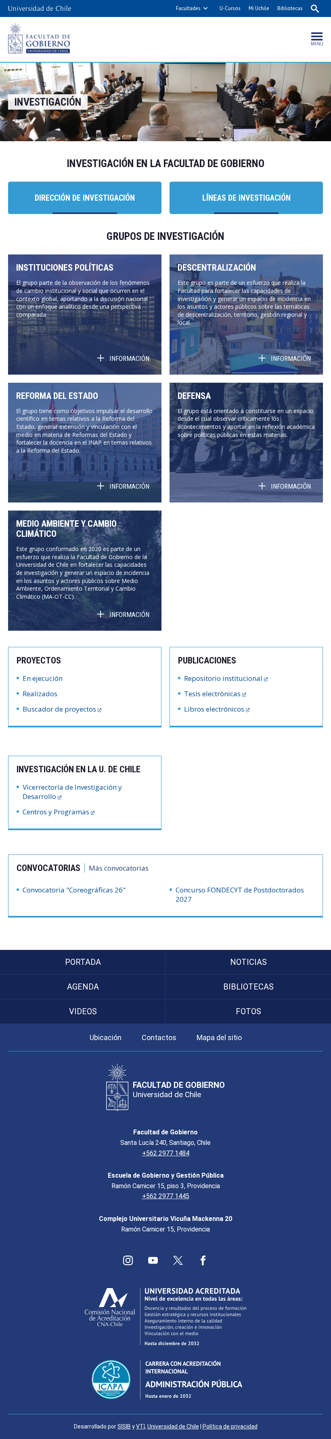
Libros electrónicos (214, 709)
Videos (83, 1011)
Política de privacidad (230, 1426)
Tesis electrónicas (212, 693)
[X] (178, 1260)
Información (129, 358)
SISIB (124, 1426)
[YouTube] (153, 1260)
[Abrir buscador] (315, 8)
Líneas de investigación (246, 198)
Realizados (40, 693)
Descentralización (217, 268)
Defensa (194, 396)
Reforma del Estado (57, 396)
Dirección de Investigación (85, 198)
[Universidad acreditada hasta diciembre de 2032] (165, 1316)
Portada (83, 962)
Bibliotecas (290, 8)
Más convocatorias (119, 868)
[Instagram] (128, 1260)
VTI (140, 1426)
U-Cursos (230, 8)
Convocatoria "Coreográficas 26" (74, 889)
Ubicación (106, 1037)
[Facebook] (203, 1260)
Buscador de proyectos (59, 709)
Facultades (188, 8)
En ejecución (43, 678)
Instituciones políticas (64, 268)
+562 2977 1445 (165, 1196)
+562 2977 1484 (165, 1153)
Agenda (83, 987)
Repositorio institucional (223, 678)
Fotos (248, 1011)
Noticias (248, 962)
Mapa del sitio (219, 1037)
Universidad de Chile (173, 1426)
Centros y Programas (56, 811)
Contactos (159, 1037)
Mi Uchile (259, 8)
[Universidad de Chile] (39, 8)
